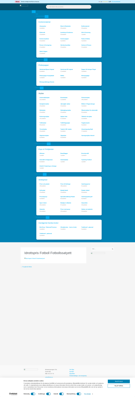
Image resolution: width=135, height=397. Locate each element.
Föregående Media (26, 266)
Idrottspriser (43, 180)
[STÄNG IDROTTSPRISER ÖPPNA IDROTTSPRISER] (45, 174)
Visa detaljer (87, 394)
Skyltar (41, 93)
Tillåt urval (118, 385)
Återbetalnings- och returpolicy (78, 375)
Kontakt (71, 371)
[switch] (48, 394)
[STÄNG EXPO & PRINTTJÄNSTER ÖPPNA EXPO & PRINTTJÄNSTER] (49, 143)
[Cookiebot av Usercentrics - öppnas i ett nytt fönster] (13, 394)
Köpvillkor (72, 373)
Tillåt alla (119, 381)
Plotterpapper (44, 65)
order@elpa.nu (49, 377)
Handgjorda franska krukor (48, 223)
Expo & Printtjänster (46, 149)
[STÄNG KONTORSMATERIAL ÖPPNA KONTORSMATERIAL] (46, 16)
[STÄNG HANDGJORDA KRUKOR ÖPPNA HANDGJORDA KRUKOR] (47, 217)
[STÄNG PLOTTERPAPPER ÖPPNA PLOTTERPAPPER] (46, 59)
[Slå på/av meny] (34, 11)
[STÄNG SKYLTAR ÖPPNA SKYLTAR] (42, 88)
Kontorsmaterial (44, 22)
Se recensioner (116, 1)
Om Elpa (71, 369)
